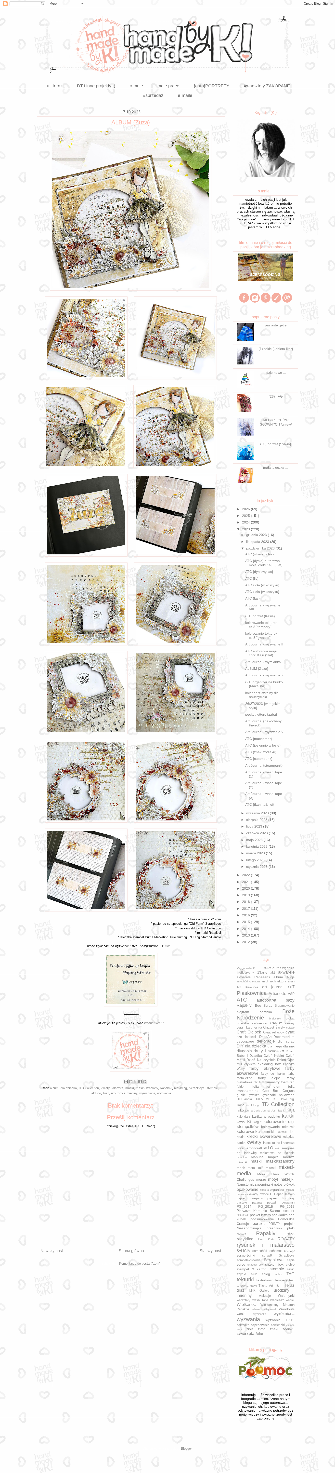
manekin (242, 1157)
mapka (273, 1157)
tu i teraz (54, 85)
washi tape (260, 1300)
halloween (287, 1095)
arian (291, 981)
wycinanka (259, 1313)
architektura (278, 981)
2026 (246, 509)
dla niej (289, 1046)
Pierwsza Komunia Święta (258, 1211)
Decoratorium (284, 1037)
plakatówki (243, 1215)
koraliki (269, 1132)
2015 (246, 922)
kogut (257, 1122)
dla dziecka (69, 1088)
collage (290, 1027)
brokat (290, 1018)
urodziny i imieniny (124, 1093)
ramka (241, 1234)
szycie (241, 1274)
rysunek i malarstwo (266, 1245)
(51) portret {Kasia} (260, 616)
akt (272, 972)
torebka (242, 1285)
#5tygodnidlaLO (246, 968)
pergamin (288, 1202)
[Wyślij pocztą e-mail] (126, 1081)
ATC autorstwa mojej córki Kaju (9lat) (261, 653)
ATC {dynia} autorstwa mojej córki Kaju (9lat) (264, 563)
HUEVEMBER (265, 1099)
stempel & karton (252, 1269)
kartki (288, 1116)
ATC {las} (252, 598)
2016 (246, 915)
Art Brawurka (247, 987)
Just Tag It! (278, 1110)
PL (293, 1210)
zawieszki (278, 1325)
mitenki (271, 1168)
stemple (212, 1088)
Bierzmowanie (285, 1005)
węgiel (290, 1300)
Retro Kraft (266, 1239)
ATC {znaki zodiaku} (260, 752)
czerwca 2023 (257, 833)
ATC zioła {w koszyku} (262, 585)
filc (256, 1082)
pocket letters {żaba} (261, 714)
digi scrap (286, 1041)
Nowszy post (51, 1251)
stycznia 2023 (257, 867)
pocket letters (260, 1215)
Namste (243, 1184)
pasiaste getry (276, 325)
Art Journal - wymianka (263, 662)
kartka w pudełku (266, 1116)
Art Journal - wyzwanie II (264, 644)
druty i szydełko (269, 1051)
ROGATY (286, 1239)
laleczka (117, 1088)
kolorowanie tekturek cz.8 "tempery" (261, 625)
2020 (246, 888)
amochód (242, 981)
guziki (241, 1095)
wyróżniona (147, 1093)
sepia (291, 1260)
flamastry (272, 1082)
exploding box (269, 1064)
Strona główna (131, 1251)
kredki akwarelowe (263, 1136)
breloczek (275, 1018)
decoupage (245, 1041)
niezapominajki (261, 1184)
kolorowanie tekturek (278, 1127)
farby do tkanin (273, 1073)
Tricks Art (265, 1285)
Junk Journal (262, 1110)
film (261, 1082)
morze (261, 1179)
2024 (246, 522)
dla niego (275, 1046)
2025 (246, 516)
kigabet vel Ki (154, 1023)
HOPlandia (244, 1099)
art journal (272, 987)
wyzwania (164, 1093)
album (54, 1088)
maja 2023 (255, 840)
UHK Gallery (259, 1290)
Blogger (186, 1448)
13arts (262, 972)
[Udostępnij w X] (135, 1081)
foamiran (288, 1082)
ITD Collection (89, 1088)
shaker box (274, 1264)
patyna (257, 1202)
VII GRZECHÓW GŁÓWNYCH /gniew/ (276, 422)
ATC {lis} (251, 578)
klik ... (169, 946)
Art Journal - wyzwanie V (264, 732)
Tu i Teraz (285, 1285)
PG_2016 (287, 1206)
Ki (249, 1121)
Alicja (291, 977)
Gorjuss (289, 1091)
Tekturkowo (264, 1280)
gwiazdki (269, 1095)
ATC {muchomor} (258, 739)
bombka (265, 1012)
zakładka (243, 1325)
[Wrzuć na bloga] (130, 1081)
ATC (242, 1000)
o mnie (136, 85)
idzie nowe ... (276, 373)
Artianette (277, 993)
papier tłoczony (281, 1198)
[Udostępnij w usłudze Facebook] (140, 1081)
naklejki (288, 1179)
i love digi (286, 1099)
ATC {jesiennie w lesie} (263, 745)
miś (260, 1168)
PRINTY (274, 1224)
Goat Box (270, 1091)
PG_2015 (265, 1206)
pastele (242, 1202)
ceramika (243, 1027)
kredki (241, 1136)
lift (265, 1148)
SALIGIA (243, 1251)
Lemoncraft (253, 1148)
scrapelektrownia (248, 1260)
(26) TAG (276, 396)
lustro (278, 1148)
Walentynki (286, 1296)
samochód (259, 1251)
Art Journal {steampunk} (264, 765)
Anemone (254, 981)
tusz (106, 1093)
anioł (264, 981)
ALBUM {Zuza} (256, 668)
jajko (240, 1110)
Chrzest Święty (274, 1027)
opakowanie (247, 1189)
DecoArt (265, 1037)
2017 (246, 909)
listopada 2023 (258, 542)
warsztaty (243, 1300)
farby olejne (269, 1078)
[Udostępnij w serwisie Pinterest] (144, 1081)
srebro (290, 1264)
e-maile (185, 95)
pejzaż (271, 1202)
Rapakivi (166, 1088)
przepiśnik (274, 1228)
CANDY (276, 1023)
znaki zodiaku (282, 1329)
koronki (282, 1131)
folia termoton (266, 1086)
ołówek (289, 1184)
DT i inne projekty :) (96, 85)
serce (241, 1264)
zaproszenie (260, 1325)
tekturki (95, 1093)
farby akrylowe (264, 1068)
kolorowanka (248, 1131)
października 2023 (261, 548)
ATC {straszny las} (259, 554)
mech (241, 1168)
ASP (291, 994)
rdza (290, 1234)
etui (239, 1064)
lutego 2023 (256, 860)
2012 (246, 942)
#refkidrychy (245, 972)
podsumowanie (262, 1219)
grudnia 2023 (257, 535)
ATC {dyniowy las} (259, 572)
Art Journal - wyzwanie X (264, 675)
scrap (289, 1250)
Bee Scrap (263, 1005)
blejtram (243, 1012)
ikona (240, 1105)
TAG (290, 1274)
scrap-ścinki (246, 1255)
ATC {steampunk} (258, 759)
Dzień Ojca (286, 1060)
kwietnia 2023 (257, 846)
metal (252, 1168)
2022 (246, 875)
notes (278, 1184)
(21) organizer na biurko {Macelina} (264, 684)
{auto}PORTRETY (211, 85)
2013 (246, 935)
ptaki (291, 1228)
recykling (180, 1088)
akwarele (286, 972)
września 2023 (258, 813)
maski (129, 1088)
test (292, 1280)
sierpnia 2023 (257, 820)
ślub (254, 1274)
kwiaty (105, 1088)
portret (259, 1223)
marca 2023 (256, 853)
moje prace (168, 85)
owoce (264, 1194)
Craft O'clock (249, 1032)
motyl (273, 1179)
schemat (276, 1251)
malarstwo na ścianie (277, 1153)
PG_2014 (244, 1206)
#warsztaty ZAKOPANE (267, 85)
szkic (291, 1269)
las (278, 1143)
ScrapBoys (197, 1088)
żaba (259, 1334)
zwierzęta (245, 1333)
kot (292, 1132)
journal (249, 1110)
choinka (256, 1027)
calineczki (259, 1023)
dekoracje (266, 1041)
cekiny (290, 1023)
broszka (243, 1023)
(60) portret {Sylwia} (275, 444)
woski (241, 1314)
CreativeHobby (273, 1032)
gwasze (254, 1095)
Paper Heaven (284, 1194)
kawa (241, 1122)
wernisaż (277, 1300)
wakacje (265, 1296)
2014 (246, 929)
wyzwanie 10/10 (280, 1320)
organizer (277, 1190)
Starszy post (210, 1251)
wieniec (256, 1309)
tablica (278, 1274)
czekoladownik (247, 1037)
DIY (240, 1046)
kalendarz (243, 1116)
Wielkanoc (246, 1304)
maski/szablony (147, 1088)
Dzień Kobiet (274, 1056)
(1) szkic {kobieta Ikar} (275, 349)
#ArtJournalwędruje (279, 968)
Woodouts (287, 1309)
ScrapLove (273, 1260)
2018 (246, 902)
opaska (264, 1189)
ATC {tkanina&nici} (259, 804)
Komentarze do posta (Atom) (139, 1263)
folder (241, 1086)
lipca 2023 (254, 826)
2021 (246, 882)
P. (271, 1194)
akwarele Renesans (253, 977)
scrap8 (267, 1255)
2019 (246, 895)
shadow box (255, 1264)
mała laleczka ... (275, 467)
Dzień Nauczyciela (260, 1060)
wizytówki (270, 1309)
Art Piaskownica (266, 989)
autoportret (266, 1000)
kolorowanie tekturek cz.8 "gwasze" (261, 635)
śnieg (266, 1274)
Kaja (290, 1110)
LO (270, 1148)
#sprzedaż (153, 95)
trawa (253, 1285)
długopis (244, 1051)
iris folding (252, 1105)
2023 (246, 529)
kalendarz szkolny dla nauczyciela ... (262, 695)
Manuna (257, 1157)
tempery (281, 1280)
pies (286, 1211)
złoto (261, 1329)
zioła (250, 1329)
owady (253, 1194)
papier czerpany (250, 1198)
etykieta (250, 1064)
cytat (290, 1032)
